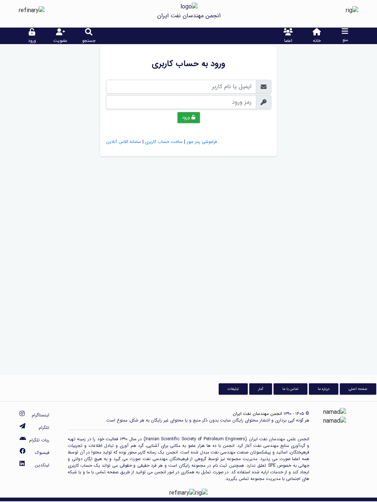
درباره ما (324, 389)
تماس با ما (290, 389)
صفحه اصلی (358, 389)
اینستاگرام (40, 415)
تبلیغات (233, 389)
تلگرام (44, 427)
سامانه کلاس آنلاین (123, 141)
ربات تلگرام (39, 440)
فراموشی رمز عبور (202, 141)
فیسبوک (42, 452)
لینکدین (42, 465)
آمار (260, 389)
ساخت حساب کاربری (164, 141)
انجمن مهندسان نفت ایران (257, 413)
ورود (186, 117)
